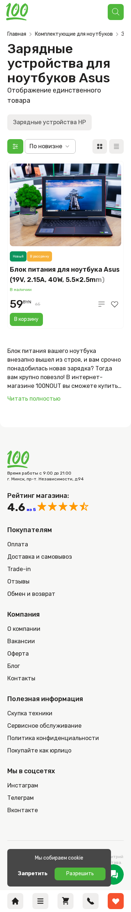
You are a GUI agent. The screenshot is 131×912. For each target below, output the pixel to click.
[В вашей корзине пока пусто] (65, 901)
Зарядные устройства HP (49, 122)
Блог (13, 666)
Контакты (21, 678)
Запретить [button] (33, 873)
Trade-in (19, 569)
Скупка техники (29, 713)
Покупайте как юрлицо (39, 750)
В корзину (26, 319)
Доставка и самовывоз (39, 556)
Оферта (18, 653)
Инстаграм (22, 785)
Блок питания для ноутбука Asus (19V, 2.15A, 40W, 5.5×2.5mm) (65, 275)
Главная (16, 34)
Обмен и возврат (31, 593)
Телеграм (20, 797)
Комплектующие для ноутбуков (74, 34)
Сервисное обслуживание (44, 725)
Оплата (17, 544)
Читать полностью (33, 399)
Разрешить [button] (80, 873)
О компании (23, 628)
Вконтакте (22, 810)
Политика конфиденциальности (53, 738)
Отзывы (18, 581)
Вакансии (21, 641)
